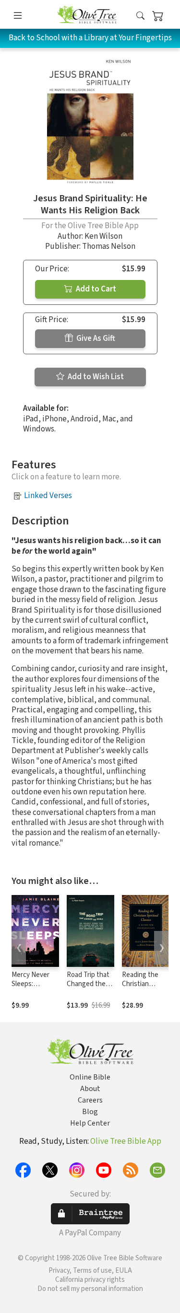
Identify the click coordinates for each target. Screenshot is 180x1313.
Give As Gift (95, 338)
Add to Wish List (95, 377)
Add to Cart (95, 289)
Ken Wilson (103, 236)
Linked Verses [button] (48, 495)
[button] (140, 16)
